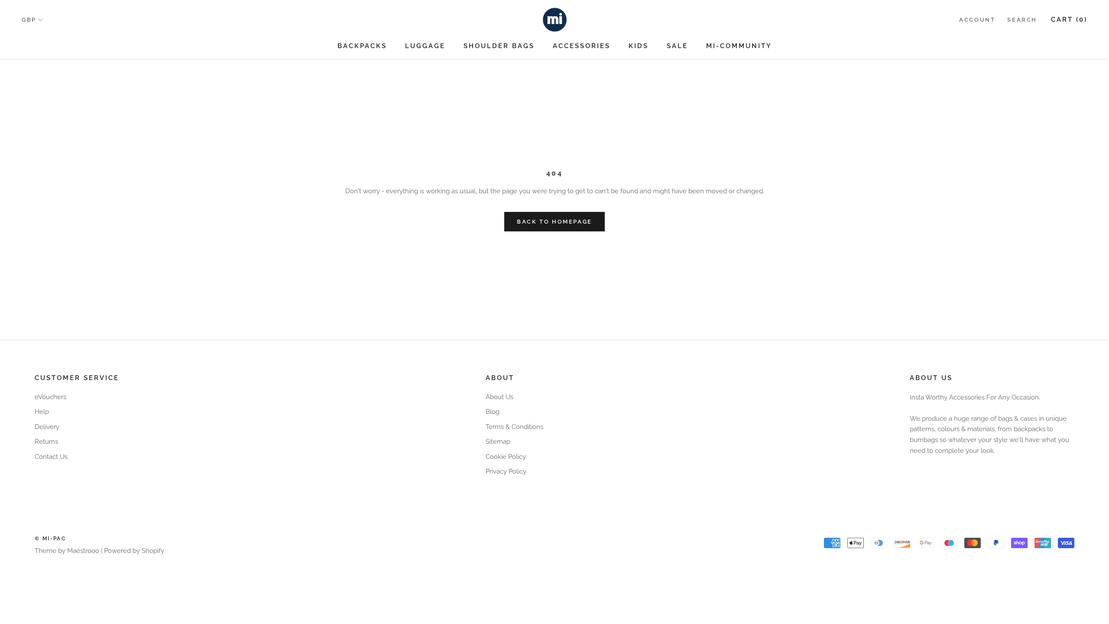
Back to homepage (554, 221)
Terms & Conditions (514, 427)
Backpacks (362, 46)
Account (977, 19)
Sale (677, 46)
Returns (46, 441)
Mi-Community (739, 46)
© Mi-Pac (50, 539)
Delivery (47, 427)
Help (42, 412)
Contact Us (51, 457)
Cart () (1069, 19)
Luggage (425, 46)
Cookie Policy (506, 457)
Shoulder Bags (499, 46)
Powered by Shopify (134, 551)
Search (1022, 19)
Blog (492, 412)
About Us (499, 397)
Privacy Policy (506, 471)
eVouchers (50, 397)
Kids (639, 46)
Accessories (581, 46)
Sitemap (498, 441)
